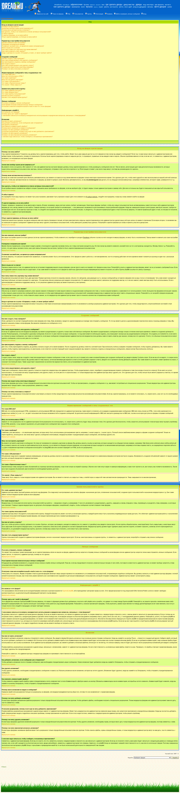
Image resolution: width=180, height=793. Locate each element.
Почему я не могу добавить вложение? (15, 130)
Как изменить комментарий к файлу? (14, 126)
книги (83, 7)
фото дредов (160, 7)
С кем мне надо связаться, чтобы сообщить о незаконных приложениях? (27, 136)
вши (103, 5)
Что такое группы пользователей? (14, 94)
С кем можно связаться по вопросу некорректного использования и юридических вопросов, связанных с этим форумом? (44, 115)
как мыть (168, 5)
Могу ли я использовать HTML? (13, 76)
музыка (89, 7)
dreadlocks (58, 5)
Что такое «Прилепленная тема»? (14, 83)
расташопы (114, 7)
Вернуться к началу (8, 161)
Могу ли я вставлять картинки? (12, 80)
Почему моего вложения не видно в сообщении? (19, 128)
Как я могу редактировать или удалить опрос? (18, 65)
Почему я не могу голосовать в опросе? (15, 69)
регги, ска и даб (125, 7)
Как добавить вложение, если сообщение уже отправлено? (22, 123)
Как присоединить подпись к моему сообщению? (19, 62)
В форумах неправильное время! (13, 44)
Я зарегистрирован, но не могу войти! (15, 35)
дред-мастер (129, 4)
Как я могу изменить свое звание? (13, 51)
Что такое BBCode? (8, 74)
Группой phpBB (68, 591)
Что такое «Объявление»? (11, 81)
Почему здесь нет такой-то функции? (15, 114)
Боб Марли (66, 4)
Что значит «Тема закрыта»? (12, 85)
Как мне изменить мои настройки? (14, 42)
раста (106, 7)
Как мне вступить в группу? (11, 95)
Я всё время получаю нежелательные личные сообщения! (22, 105)
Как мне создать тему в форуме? (13, 58)
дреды (139, 4)
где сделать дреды (114, 4)
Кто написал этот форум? (11, 112)
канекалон (76, 7)
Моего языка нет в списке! (11, 48)
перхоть (96, 7)
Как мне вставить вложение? (12, 121)
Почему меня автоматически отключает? (16, 30)
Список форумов (7, 18)
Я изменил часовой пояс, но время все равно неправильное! (23, 46)
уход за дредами (139, 7)
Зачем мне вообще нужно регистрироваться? (17, 28)
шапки (169, 7)
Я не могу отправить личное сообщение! (16, 103)
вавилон (92, 4)
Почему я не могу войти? (10, 26)
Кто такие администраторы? (12, 90)
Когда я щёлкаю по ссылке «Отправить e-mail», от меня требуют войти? (27, 53)
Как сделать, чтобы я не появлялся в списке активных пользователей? (26, 32)
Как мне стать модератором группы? (14, 97)
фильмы (150, 7)
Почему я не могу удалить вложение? (15, 133)
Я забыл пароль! (7, 33)
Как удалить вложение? (10, 124)
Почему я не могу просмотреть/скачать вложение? (19, 135)
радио (101, 7)
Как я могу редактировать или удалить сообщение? (20, 60)
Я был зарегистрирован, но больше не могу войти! (19, 37)
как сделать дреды (62, 7)
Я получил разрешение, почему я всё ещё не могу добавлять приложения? (28, 131)
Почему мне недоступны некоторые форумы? (18, 67)
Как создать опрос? (8, 64)
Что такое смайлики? (9, 78)
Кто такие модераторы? (10, 92)
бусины (86, 5)
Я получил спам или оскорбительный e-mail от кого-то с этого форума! (26, 106)
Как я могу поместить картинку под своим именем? (19, 49)
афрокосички (76, 4)
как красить (159, 5)
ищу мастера (148, 5)
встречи (98, 4)
